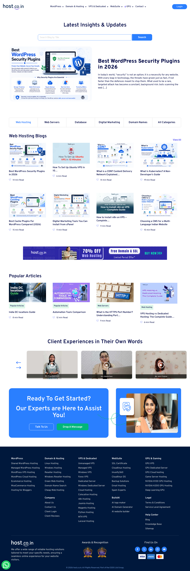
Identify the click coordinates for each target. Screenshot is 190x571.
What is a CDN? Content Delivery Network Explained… (114, 173)
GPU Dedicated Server (156, 468)
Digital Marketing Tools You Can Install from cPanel (70, 223)
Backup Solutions (120, 481)
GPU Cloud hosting (154, 472)
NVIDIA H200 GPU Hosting (158, 485)
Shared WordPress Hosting (24, 463)
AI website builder (121, 511)
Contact (139, 6)
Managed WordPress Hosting (25, 468)
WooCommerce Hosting (23, 485)
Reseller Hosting (53, 472)
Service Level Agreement (157, 507)
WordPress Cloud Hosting (23, 476)
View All (177, 139)
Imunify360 (117, 472)
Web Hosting (23, 122)
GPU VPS (149, 463)
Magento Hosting (86, 508)
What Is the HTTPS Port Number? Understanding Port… (114, 314)
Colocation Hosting (87, 494)
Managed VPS (85, 468)
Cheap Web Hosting (54, 490)
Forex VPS (83, 476)
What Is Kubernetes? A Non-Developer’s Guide (155, 173)
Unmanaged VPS (86, 463)
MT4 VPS (82, 516)
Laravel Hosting (86, 521)
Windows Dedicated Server (91, 485)
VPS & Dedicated (97, 6)
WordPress (55, 6)
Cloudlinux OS (119, 476)
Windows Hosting (53, 468)
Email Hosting (119, 485)
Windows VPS (85, 472)
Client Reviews (52, 516)
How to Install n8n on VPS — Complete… (111, 219)
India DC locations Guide (22, 312)
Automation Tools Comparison (69, 312)
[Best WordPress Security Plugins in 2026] (51, 74)
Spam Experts (119, 490)
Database (81, 122)
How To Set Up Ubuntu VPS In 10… (69, 169)
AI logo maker (119, 502)
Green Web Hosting (54, 481)
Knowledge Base (153, 524)
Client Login (51, 511)
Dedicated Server (87, 481)
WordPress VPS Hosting (23, 472)
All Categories (166, 122)
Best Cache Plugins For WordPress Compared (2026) (25, 223)
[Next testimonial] (18, 367)
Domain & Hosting (75, 6)
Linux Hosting (51, 463)
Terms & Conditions (155, 502)
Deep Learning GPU (154, 490)
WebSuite (115, 6)
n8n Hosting (84, 499)
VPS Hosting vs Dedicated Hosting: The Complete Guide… (157, 315)
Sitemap (149, 528)
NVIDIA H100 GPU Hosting (158, 481)
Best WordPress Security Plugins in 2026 (139, 64)
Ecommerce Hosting (21, 481)
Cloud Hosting (85, 490)
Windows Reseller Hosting (58, 476)
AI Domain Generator (122, 507)
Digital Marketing (109, 122)
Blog (147, 519)
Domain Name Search (55, 485)
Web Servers (52, 122)
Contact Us (50, 507)
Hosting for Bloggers (21, 490)
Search (142, 37)
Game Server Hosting (156, 476)
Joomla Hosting (86, 503)
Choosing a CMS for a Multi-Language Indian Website (155, 223)
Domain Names (138, 122)
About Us (49, 502)
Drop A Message (72, 427)
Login (180, 6)
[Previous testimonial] (18, 362)
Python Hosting (86, 512)
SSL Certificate (119, 463)
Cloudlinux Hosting (121, 468)
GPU (128, 6)
